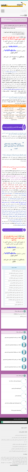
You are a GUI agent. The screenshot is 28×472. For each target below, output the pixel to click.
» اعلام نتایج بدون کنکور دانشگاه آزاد (17, 275)
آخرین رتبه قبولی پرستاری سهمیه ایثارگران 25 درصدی (17, 451)
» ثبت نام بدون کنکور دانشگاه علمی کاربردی (15, 280)
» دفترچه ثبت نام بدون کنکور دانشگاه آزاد (16, 273)
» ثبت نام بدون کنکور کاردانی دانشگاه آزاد (16, 287)
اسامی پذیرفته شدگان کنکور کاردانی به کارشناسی (18, 449)
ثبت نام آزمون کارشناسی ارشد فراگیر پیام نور (19, 446)
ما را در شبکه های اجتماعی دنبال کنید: (20, 419)
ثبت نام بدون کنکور (18, 223)
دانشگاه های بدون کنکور (17, 19)
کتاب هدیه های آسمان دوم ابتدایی (20, 435)
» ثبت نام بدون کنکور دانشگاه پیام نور (16, 283)
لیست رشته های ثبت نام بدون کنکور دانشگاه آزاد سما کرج (14, 20)
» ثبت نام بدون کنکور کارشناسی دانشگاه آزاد (15, 290)
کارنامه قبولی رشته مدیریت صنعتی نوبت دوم (19, 437)
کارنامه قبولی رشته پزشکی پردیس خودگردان (19, 444)
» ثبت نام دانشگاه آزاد (19, 302)
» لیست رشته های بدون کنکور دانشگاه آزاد (16, 300)
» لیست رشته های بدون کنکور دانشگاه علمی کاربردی (14, 292)
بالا (27, 470)
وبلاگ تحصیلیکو (23, 19)
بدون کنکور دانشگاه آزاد (9, 19)
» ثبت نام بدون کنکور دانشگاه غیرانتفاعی (16, 285)
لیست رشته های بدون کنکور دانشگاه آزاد (9, 206)
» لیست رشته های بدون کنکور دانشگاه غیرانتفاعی (14, 297)
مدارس (24, 316)
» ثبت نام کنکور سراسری (19, 304)
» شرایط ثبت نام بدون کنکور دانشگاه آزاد (16, 278)
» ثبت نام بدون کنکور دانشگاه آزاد (17, 271)
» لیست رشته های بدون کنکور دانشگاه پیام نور (15, 295)
